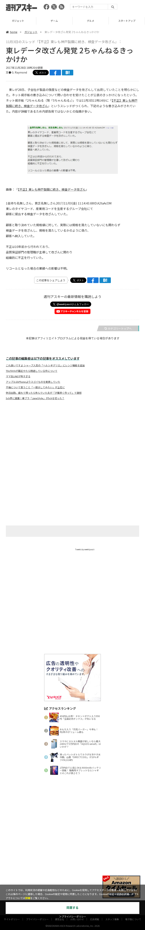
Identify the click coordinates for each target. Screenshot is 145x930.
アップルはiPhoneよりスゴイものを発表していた (33, 382)
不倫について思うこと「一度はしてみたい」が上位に (35, 387)
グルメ (54, 20)
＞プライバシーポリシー (72, 916)
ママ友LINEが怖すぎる (18, 376)
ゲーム (18, 20)
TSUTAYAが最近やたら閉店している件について (31, 371)
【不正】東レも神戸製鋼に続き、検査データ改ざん (52, 189)
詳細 (27, 898)
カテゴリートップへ (120, 328)
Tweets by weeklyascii (84, 549)
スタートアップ (90, 20)
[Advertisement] (72, 440)
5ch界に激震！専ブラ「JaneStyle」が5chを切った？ (35, 398)
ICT (127, 20)
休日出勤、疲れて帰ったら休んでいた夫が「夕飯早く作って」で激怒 (44, 392)
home (13, 32)
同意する (72, 908)
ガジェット (31, 32)
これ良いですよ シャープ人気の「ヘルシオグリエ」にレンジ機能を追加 (45, 365)
